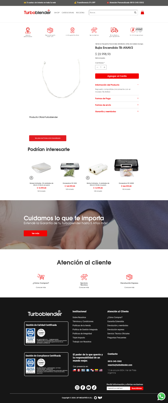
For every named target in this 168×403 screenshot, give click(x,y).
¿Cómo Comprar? (41, 283)
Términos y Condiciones (83, 321)
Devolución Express (129, 283)
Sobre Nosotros (79, 317)
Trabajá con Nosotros (82, 342)
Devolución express (115, 329)
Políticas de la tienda (82, 325)
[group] (84, 173)
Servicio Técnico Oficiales (118, 333)
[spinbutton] (101, 67)
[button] (68, 13)
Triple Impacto (79, 337)
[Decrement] (97, 67)
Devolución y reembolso (117, 325)
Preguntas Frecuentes (116, 337)
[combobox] (113, 12)
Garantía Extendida (115, 321)
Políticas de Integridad (82, 333)
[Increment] (104, 67)
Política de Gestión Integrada (85, 329)
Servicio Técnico (84, 284)
